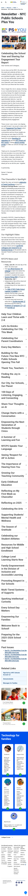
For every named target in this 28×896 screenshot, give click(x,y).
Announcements (8, 679)
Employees (23, 850)
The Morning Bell (19, 301)
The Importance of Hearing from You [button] (11, 465)
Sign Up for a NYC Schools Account (12, 674)
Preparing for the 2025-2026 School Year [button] (11, 637)
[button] (25, 892)
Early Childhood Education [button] (9, 483)
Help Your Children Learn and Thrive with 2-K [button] (12, 317)
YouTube (11, 307)
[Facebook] (17, 882)
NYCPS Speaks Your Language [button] (12, 447)
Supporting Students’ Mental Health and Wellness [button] (12, 517)
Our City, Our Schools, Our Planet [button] (12, 384)
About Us (9, 7)
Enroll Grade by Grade (4, 848)
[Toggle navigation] (2, 2)
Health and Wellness (16, 851)
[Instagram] (19, 882)
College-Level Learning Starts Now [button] (12, 558)
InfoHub (24, 864)
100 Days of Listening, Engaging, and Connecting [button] (12, 395)
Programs (10, 866)
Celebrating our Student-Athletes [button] (10, 537)
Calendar (23, 858)
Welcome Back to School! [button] (10, 627)
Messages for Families (10, 683)
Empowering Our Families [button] (10, 618)
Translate (23, 4)
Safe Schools (17, 866)
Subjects (10, 858)
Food (15, 854)
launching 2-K (16, 138)
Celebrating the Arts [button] (12, 508)
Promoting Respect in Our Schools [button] (12, 582)
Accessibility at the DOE (17, 848)
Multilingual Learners (10, 851)
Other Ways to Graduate (4, 863)
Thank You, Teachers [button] (12, 368)
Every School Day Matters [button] (10, 609)
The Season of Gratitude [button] (9, 528)
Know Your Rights (16, 859)
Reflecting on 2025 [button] (11, 502)
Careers (22, 852)
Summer (3, 860)
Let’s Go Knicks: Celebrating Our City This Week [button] (12, 329)
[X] (22, 882)
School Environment (17, 863)
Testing (9, 860)
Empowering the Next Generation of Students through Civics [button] (12, 426)
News (14, 7)
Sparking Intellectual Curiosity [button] (12, 600)
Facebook (9, 305)
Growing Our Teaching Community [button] (12, 474)
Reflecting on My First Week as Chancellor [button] (10, 493)
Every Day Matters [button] (11, 347)
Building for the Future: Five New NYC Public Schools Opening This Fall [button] (12, 357)
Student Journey (9, 863)
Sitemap (18, 880)
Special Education (10, 848)
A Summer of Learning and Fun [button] (10, 438)
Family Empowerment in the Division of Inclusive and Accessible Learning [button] (12, 570)
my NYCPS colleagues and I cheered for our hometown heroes (12, 248)
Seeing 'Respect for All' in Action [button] (11, 456)
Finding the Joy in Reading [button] (10, 375)
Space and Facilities (16, 872)
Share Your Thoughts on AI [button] (12, 405)
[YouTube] (17, 885)
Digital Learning (10, 855)
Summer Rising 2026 (11, 277)
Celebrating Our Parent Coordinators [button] (12, 340)
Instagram (18, 305)
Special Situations (16, 869)
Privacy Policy (22, 880)
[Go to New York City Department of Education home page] (17, 2)
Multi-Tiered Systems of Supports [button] (12, 591)
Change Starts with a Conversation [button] (12, 414)
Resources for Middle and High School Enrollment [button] (12, 547)
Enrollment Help (3, 851)
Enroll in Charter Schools (3, 856)
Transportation (17, 856)
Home (2, 7)
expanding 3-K (5, 140)
